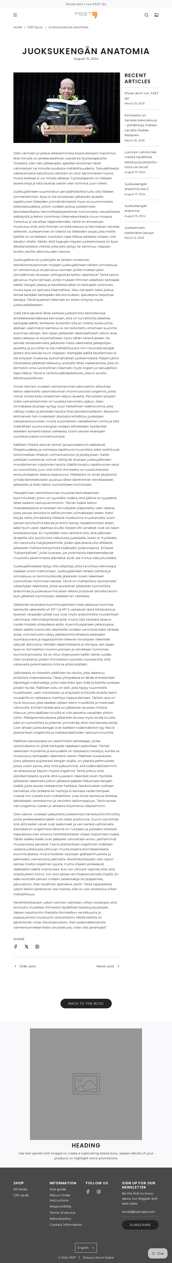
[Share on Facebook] (16, 947)
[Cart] (156, 15)
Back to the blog (86, 1003)
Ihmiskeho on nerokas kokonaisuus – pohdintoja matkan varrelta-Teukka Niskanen (141, 125)
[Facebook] (88, 1192)
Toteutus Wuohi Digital (98, 1257)
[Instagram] (99, 1192)
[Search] (146, 15)
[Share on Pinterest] (37, 947)
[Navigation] (15, 15)
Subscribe (140, 1225)
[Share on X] (26, 947)
